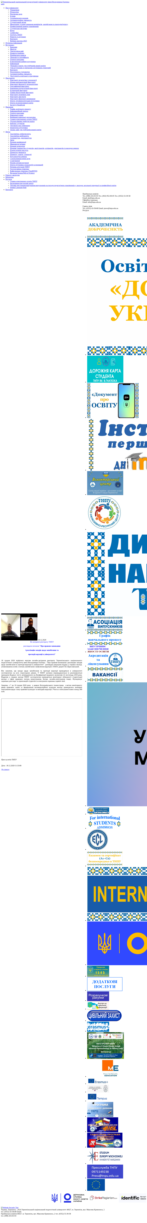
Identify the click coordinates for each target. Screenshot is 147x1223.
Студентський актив (18, 22)
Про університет (12, 8)
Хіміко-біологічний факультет (21, 93)
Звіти (12, 140)
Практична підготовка (19, 128)
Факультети (10, 78)
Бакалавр (13, 47)
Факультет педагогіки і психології (23, 80)
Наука (8, 132)
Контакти (14, 39)
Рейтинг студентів (17, 123)
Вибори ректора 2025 (18, 41)
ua (2, 4)
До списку (5, 769)
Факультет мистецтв (18, 97)
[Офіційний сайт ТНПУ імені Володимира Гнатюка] (35, 2)
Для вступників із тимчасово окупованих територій (30, 68)
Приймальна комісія (18, 55)
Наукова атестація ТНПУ (20, 167)
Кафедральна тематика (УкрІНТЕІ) (23, 171)
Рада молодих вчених (18, 157)
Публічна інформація (14, 43)
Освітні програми (17, 59)
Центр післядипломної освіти (21, 103)
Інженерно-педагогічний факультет (24, 88)
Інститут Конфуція (17, 105)
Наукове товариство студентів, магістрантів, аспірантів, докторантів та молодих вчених (44, 148)
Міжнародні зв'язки (17, 144)
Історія (12, 16)
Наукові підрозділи (17, 146)
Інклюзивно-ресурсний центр (21, 183)
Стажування (15, 161)
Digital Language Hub (18, 188)
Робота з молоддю (13, 175)
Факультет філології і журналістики (24, 84)
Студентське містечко (18, 28)
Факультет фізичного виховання (22, 99)
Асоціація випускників (19, 18)
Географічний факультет (19, 86)
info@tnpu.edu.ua (28, 1212)
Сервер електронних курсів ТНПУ (23, 119)
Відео (12, 31)
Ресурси (9, 179)
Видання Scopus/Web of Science (22, 173)
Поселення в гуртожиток (20, 72)
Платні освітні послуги (19, 150)
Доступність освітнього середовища (24, 76)
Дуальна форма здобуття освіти (22, 121)
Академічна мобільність (19, 136)
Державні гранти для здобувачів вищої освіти (28, 66)
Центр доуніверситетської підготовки (25, 101)
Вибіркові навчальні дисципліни (23, 117)
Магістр (13, 49)
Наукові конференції (18, 142)
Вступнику (10, 45)
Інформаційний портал (19, 111)
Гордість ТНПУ (16, 35)
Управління (14, 10)
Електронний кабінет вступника (23, 62)
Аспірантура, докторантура (21, 138)
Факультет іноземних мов (20, 95)
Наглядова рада (16, 14)
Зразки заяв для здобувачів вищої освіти (25, 130)
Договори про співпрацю (20, 126)
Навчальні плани (16, 115)
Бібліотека (10, 177)
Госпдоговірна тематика (19, 169)
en (3, 4)
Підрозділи (14, 12)
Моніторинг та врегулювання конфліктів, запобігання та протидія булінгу (39, 24)
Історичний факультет (18, 90)
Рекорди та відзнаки (18, 37)
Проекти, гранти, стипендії (20, 154)
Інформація (14, 64)
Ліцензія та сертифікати (19, 57)
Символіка (14, 33)
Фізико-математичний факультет (23, 82)
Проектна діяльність (18, 152)
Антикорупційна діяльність (21, 20)
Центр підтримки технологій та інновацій (26, 165)
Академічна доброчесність (20, 134)
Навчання (9, 107)
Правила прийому (17, 53)
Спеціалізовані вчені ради (20, 159)
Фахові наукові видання (19, 163)
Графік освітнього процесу (20, 109)
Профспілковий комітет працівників (24, 26)
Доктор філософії (17, 51)
